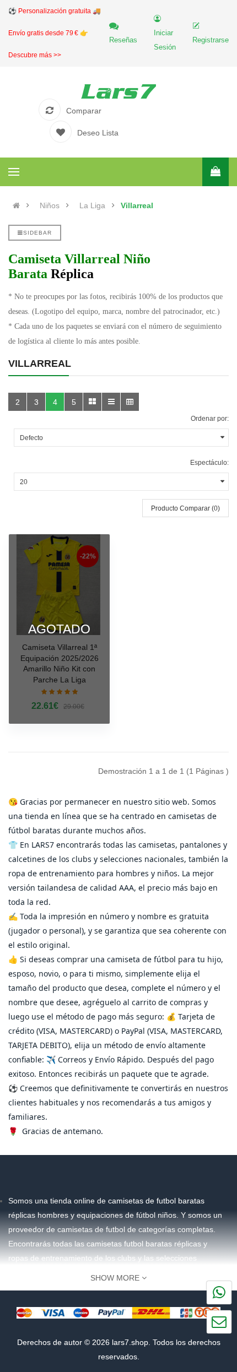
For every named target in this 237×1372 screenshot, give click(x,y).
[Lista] (111, 402)
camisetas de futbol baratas (156, 1200)
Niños (50, 205)
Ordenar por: (210, 418)
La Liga (92, 205)
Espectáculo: (209, 463)
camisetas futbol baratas (129, 1243)
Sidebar (37, 233)
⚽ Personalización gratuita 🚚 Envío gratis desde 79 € (54, 33)
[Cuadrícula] (92, 402)
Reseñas (123, 40)
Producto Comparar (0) (185, 508)
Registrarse (210, 40)
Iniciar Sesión (165, 40)
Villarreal (137, 205)
